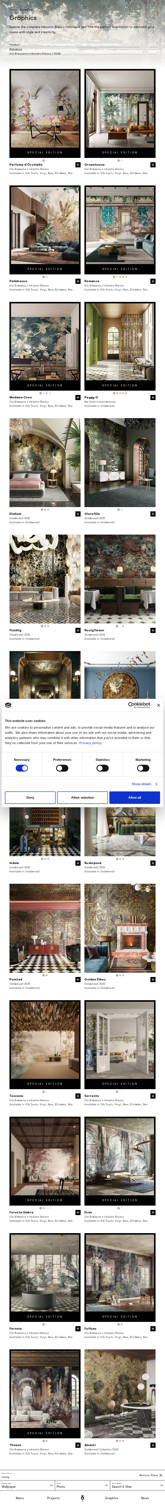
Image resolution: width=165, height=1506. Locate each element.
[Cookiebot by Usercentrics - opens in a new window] (131, 705)
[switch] (62, 768)
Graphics (111, 1498)
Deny (30, 797)
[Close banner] (158, 705)
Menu (20, 1498)
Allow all (134, 797)
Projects (53, 1498)
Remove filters (148, 1475)
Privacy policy (90, 743)
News (145, 1498)
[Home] (82, 1498)
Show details (141, 784)
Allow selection (82, 797)
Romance (15, 49)
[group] (45, 113)
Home (13, 9)
